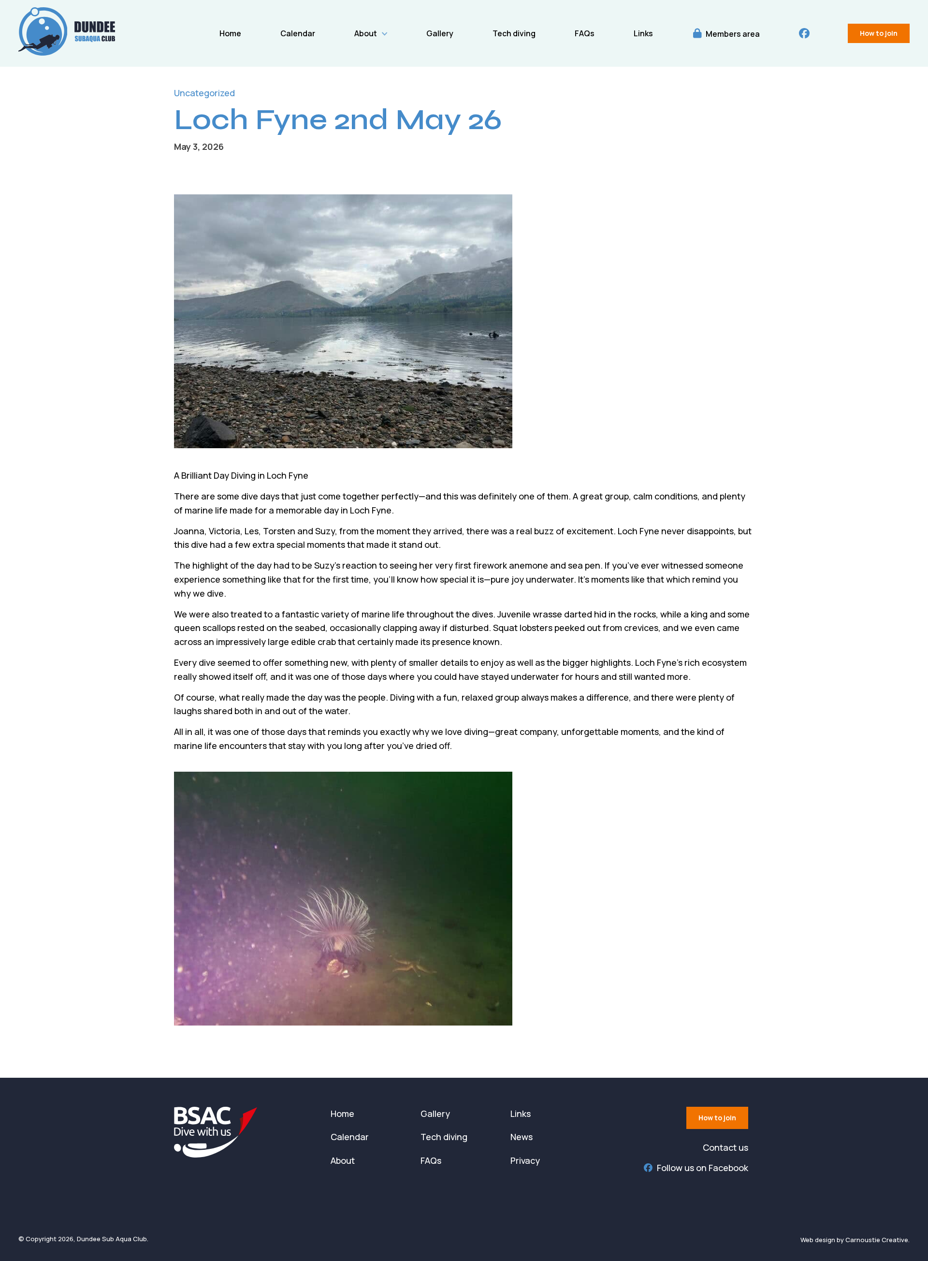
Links (643, 33)
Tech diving (514, 33)
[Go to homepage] (66, 52)
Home (230, 33)
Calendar (297, 33)
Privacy (525, 1160)
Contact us (725, 1147)
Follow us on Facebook (702, 1167)
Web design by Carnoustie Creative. (855, 1239)
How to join (879, 33)
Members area (732, 34)
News (521, 1137)
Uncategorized (204, 93)
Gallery (439, 33)
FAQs (584, 33)
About (365, 33)
